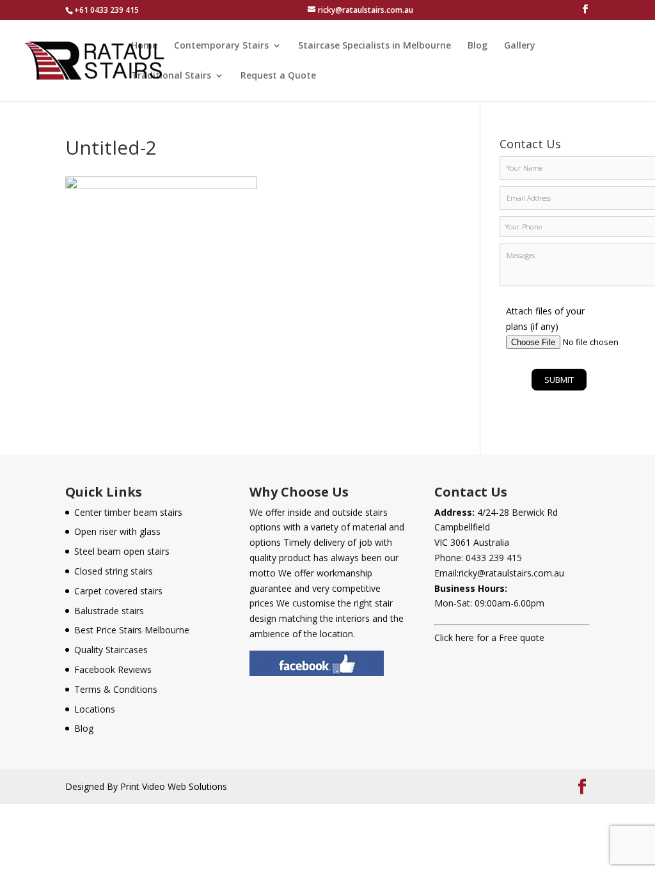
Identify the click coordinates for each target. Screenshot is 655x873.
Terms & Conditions (115, 689)
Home (144, 46)
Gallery (519, 46)
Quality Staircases (111, 650)
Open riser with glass (117, 531)
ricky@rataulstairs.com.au (511, 573)
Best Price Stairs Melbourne (131, 630)
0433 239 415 (494, 558)
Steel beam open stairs (122, 551)
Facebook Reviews (113, 669)
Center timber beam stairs (128, 512)
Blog (477, 46)
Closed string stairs (113, 571)
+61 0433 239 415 (106, 9)
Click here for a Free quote (489, 637)
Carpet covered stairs (118, 591)
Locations (94, 709)
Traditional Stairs (171, 76)
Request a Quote (278, 76)
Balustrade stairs (109, 611)
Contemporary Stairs (221, 46)
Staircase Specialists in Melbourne (374, 46)
